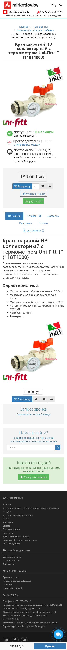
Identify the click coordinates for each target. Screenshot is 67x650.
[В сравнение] (49, 186)
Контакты (8, 522)
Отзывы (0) (34, 215)
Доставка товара (11, 529)
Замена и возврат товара (16, 536)
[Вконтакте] (25, 639)
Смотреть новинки (35, 477)
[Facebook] (16, 639)
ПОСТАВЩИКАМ (11, 543)
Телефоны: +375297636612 (17, 601)
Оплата (43, 223)
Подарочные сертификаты (17, 580)
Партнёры (8, 584)
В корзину (23, 186)
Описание (14, 215)
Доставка (53, 215)
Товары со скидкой (13, 588)
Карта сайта (9, 563)
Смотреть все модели (27, 144)
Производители (11, 577)
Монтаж (7, 504)
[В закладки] (42, 186)
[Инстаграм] (7, 639)
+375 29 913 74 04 (52, 11)
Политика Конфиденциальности (20, 540)
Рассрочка (25, 223)
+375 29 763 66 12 (18, 11)
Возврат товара (11, 560)
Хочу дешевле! (34, 201)
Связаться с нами (12, 556)
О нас (6, 518)
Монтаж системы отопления (18, 515)
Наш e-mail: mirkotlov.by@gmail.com (21, 608)
